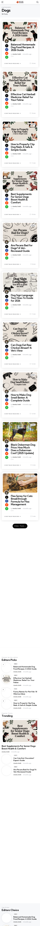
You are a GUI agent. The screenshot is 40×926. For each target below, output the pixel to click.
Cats (27, 476)
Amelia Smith (17, 54)
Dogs (33, 24)
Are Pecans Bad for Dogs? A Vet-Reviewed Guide (21, 248)
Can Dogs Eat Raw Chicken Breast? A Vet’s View (21, 347)
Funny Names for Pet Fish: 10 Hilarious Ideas (25, 693)
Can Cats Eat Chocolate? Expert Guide (23, 759)
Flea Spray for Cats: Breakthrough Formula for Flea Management (22, 500)
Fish (15, 688)
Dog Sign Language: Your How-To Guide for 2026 (22, 298)
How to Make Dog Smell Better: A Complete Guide (21, 397)
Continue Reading (11, 63)
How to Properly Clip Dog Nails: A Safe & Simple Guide (23, 147)
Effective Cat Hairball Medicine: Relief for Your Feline (23, 97)
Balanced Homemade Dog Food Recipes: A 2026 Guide (23, 47)
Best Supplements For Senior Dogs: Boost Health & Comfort (21, 198)
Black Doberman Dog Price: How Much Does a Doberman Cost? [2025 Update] (23, 449)
